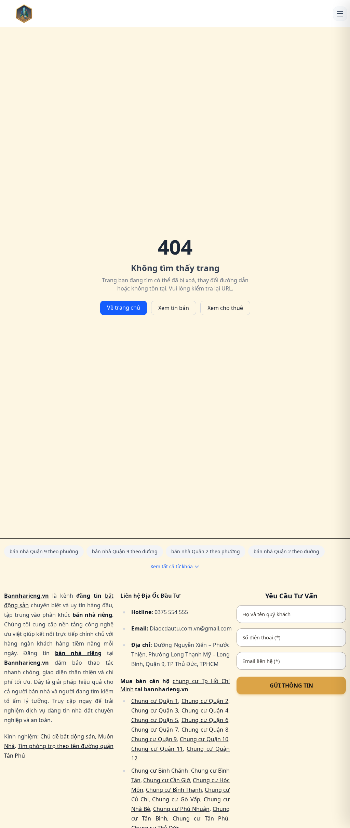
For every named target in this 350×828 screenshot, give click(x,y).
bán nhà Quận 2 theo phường (205, 551)
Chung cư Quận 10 (204, 739)
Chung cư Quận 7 (154, 729)
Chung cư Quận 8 (204, 729)
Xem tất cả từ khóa (171, 566)
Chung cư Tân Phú (200, 818)
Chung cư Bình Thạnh (174, 789)
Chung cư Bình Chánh (159, 770)
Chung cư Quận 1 (154, 701)
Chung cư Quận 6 (204, 720)
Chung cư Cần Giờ (166, 780)
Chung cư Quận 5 (154, 720)
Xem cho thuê (225, 308)
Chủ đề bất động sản (67, 736)
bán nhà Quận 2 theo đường (286, 551)
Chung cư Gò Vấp (176, 799)
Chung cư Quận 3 (154, 710)
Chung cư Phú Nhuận (181, 809)
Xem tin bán (173, 308)
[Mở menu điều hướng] (340, 13)
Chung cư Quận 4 (204, 710)
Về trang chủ (123, 307)
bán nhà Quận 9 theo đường (125, 551)
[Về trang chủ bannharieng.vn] (34, 13)
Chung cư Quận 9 (154, 739)
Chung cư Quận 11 (157, 748)
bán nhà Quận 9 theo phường (44, 551)
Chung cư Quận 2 (204, 701)
